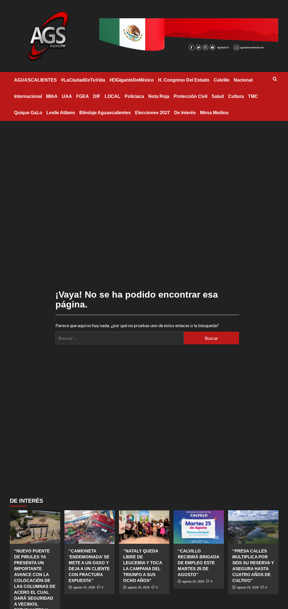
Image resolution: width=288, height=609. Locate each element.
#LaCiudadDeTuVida (83, 80)
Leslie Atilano (60, 112)
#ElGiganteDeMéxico (131, 80)
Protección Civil (190, 96)
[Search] (274, 79)
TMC (253, 96)
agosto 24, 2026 (84, 587)
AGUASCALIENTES (35, 80)
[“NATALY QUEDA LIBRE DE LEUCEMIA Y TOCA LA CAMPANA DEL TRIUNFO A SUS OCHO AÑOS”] (144, 527)
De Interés (185, 112)
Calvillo (222, 80)
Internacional (28, 96)
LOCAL (112, 96)
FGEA (82, 96)
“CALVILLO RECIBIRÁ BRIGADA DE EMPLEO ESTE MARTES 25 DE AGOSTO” (198, 563)
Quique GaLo (28, 112)
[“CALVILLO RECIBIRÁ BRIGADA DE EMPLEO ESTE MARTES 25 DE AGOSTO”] (199, 527)
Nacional (243, 80)
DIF (96, 96)
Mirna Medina (214, 112)
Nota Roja (158, 96)
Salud (218, 96)
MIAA (52, 96)
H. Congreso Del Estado (184, 80)
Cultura (236, 96)
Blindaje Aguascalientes (105, 112)
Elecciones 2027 (152, 112)
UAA (67, 96)
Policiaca (134, 96)
